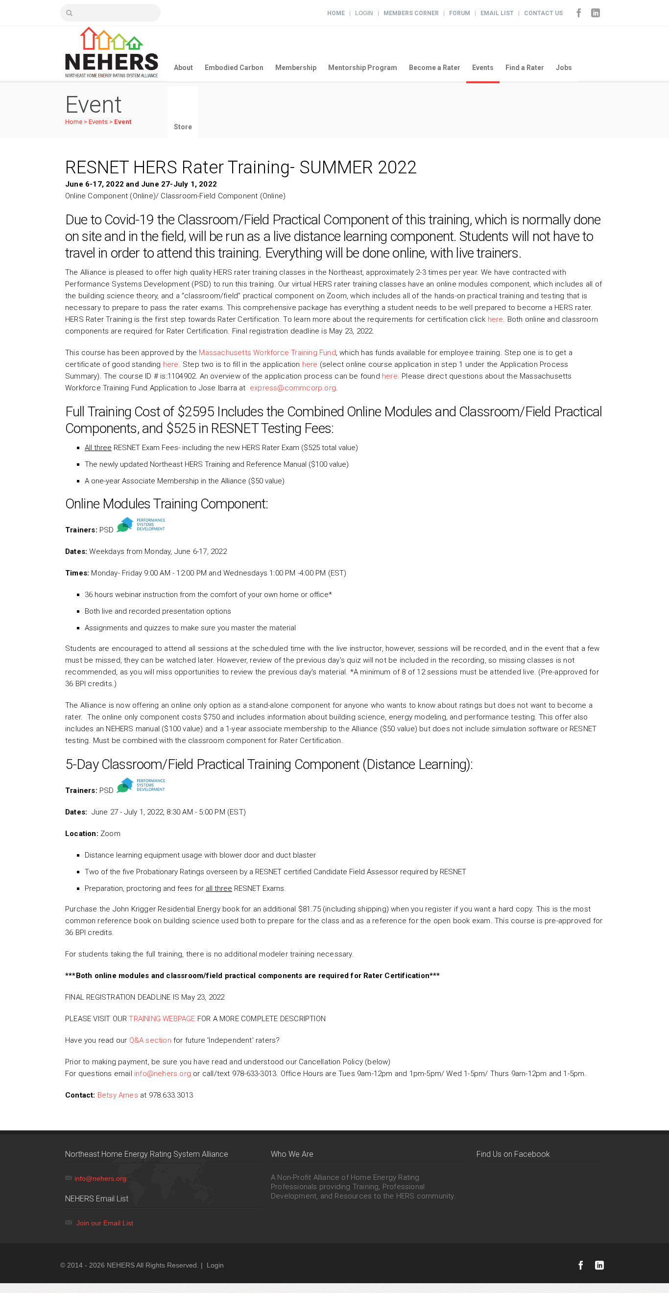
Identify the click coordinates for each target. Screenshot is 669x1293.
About (183, 68)
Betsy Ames (117, 1095)
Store (183, 127)
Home (336, 13)
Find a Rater (524, 68)
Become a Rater (434, 68)
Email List (497, 13)
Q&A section (150, 1040)
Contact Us (543, 13)
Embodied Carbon (234, 68)
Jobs (564, 68)
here (495, 319)
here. (172, 364)
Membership (295, 68)
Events (483, 68)
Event (122, 121)
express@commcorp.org (293, 387)
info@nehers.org (162, 1073)
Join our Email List (104, 1223)
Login (364, 13)
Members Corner (411, 13)
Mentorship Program (362, 68)
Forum (459, 13)
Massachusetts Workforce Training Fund (267, 352)
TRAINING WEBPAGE (162, 1018)
